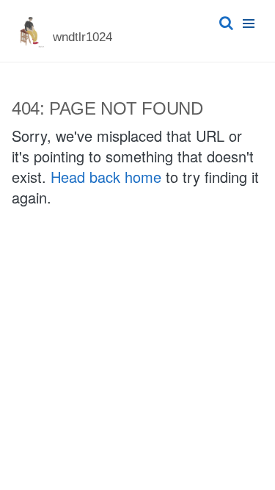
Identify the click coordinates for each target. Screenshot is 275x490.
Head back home (106, 176)
